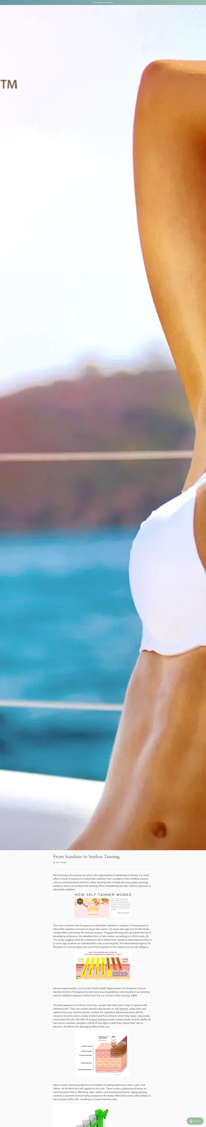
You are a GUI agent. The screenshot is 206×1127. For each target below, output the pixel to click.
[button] (187, 9)
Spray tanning (139, 1092)
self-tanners (121, 1008)
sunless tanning (139, 882)
